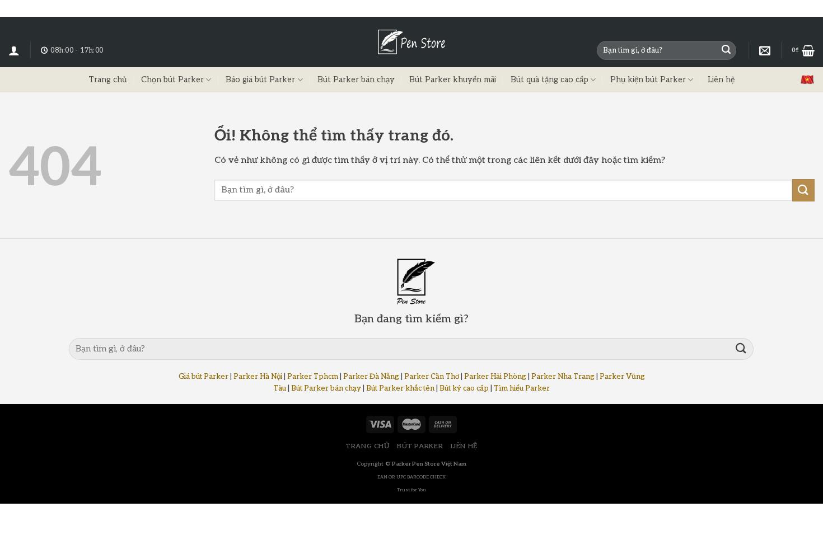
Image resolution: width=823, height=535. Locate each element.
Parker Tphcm (312, 376)
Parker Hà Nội (257, 376)
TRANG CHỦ (367, 446)
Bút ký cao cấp (464, 388)
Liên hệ (721, 80)
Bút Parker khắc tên (400, 388)
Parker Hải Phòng (495, 376)
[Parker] (764, 50)
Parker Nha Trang (563, 376)
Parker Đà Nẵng (371, 376)
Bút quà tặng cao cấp (549, 80)
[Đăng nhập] (14, 50)
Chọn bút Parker (172, 80)
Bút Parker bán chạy (356, 80)
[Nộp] (726, 50)
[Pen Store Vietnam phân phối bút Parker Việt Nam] (411, 42)
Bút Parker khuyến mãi (452, 80)
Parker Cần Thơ (431, 376)
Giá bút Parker (203, 376)
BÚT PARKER (420, 446)
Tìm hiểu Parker (522, 388)
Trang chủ (107, 80)
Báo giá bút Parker (260, 80)
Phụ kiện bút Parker (648, 80)
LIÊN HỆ (464, 446)
